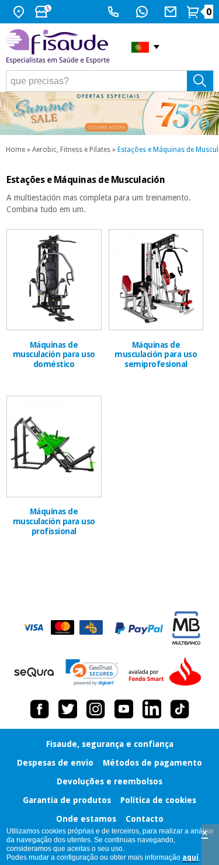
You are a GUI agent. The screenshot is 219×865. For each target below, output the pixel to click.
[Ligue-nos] (114, 12)
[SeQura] (33, 672)
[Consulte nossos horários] (44, 12)
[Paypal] (139, 628)
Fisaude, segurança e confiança (109, 744)
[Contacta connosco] (172, 12)
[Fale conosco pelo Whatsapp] (143, 12)
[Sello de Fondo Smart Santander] (167, 672)
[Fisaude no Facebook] (39, 709)
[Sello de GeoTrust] (92, 672)
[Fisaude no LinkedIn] (151, 709)
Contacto (145, 819)
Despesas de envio (55, 762)
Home (15, 150)
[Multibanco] (186, 628)
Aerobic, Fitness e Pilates (71, 150)
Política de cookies (158, 800)
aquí (190, 857)
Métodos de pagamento (152, 762)
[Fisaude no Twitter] (67, 709)
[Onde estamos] (20, 12)
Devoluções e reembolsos (109, 781)
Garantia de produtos (67, 800)
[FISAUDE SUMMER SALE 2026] (109, 113)
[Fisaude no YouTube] (123, 709)
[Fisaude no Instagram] (95, 709)
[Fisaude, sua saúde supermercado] (60, 47)
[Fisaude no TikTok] (180, 709)
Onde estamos (86, 819)
